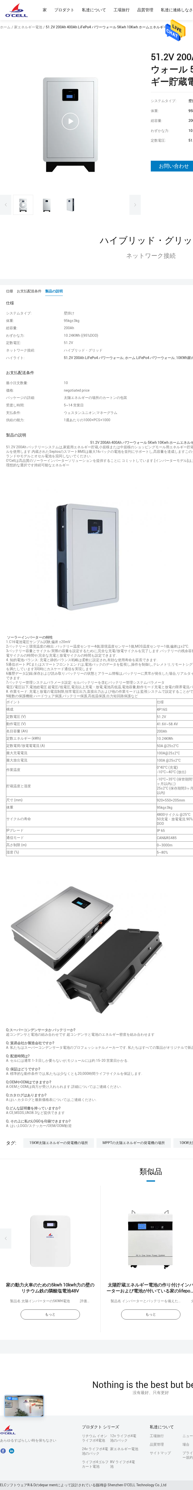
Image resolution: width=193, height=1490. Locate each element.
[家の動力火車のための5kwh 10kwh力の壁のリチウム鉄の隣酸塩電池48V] (50, 1238)
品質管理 (145, 10)
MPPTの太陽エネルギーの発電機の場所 (134, 1143)
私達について (94, 10)
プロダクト (64, 10)
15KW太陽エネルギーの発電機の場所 (58, 1143)
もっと (50, 1314)
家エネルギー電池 (28, 27)
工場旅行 (122, 10)
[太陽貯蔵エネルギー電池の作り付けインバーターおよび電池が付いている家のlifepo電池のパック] (150, 1238)
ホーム (5, 27)
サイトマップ (160, 1453)
